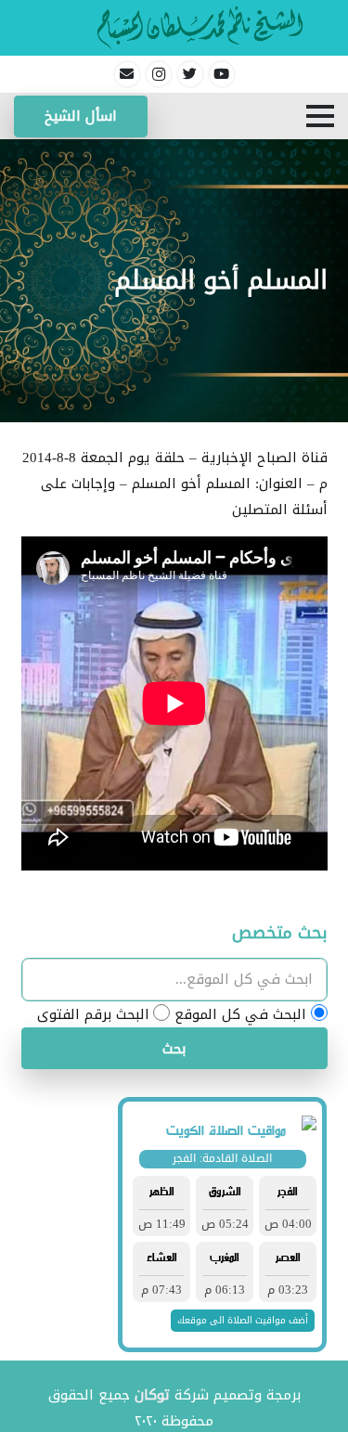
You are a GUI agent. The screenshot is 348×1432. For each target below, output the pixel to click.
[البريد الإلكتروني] (127, 74)
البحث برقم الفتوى (93, 1014)
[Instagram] (159, 74)
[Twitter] (190, 74)
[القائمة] (320, 116)
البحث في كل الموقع (240, 1014)
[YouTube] (222, 74)
